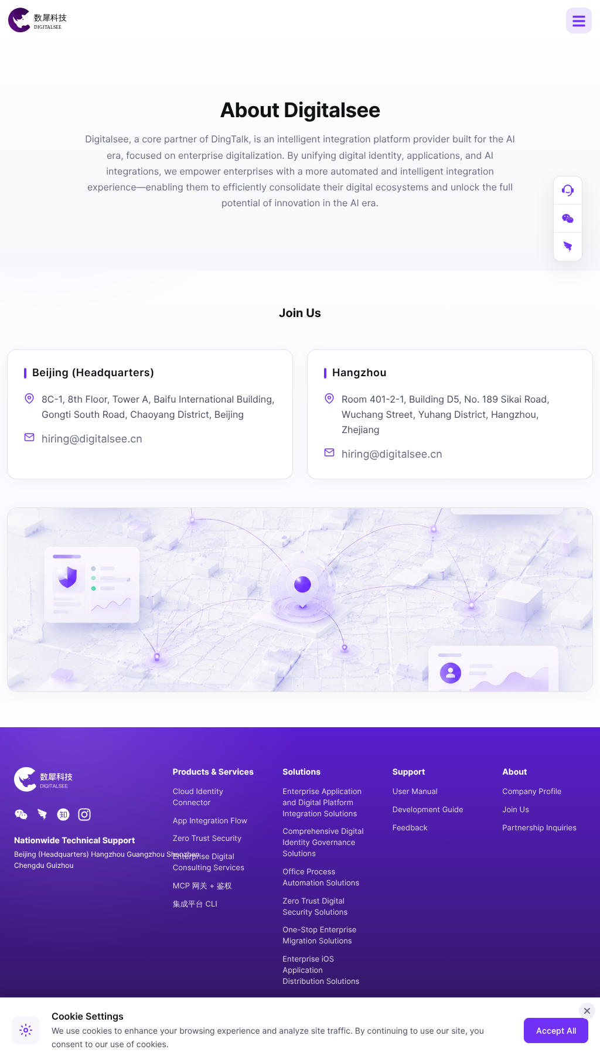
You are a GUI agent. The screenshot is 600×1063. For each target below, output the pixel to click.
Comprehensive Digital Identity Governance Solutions (322, 842)
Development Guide (428, 810)
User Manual (415, 791)
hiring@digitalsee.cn (92, 439)
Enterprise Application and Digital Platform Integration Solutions (322, 803)
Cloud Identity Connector (198, 797)
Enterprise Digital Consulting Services (208, 862)
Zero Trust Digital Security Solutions (314, 907)
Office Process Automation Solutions (320, 877)
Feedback (410, 828)
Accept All (556, 1030)
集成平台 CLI (195, 904)
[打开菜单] (579, 20)
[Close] (587, 1011)
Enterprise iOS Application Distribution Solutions (320, 970)
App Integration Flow (210, 821)
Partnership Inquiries (539, 828)
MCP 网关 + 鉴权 (202, 886)
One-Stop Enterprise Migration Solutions (319, 935)
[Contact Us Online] (568, 190)
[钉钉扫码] (568, 247)
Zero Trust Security (207, 838)
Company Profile (531, 791)
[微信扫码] (568, 219)
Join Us (515, 810)
